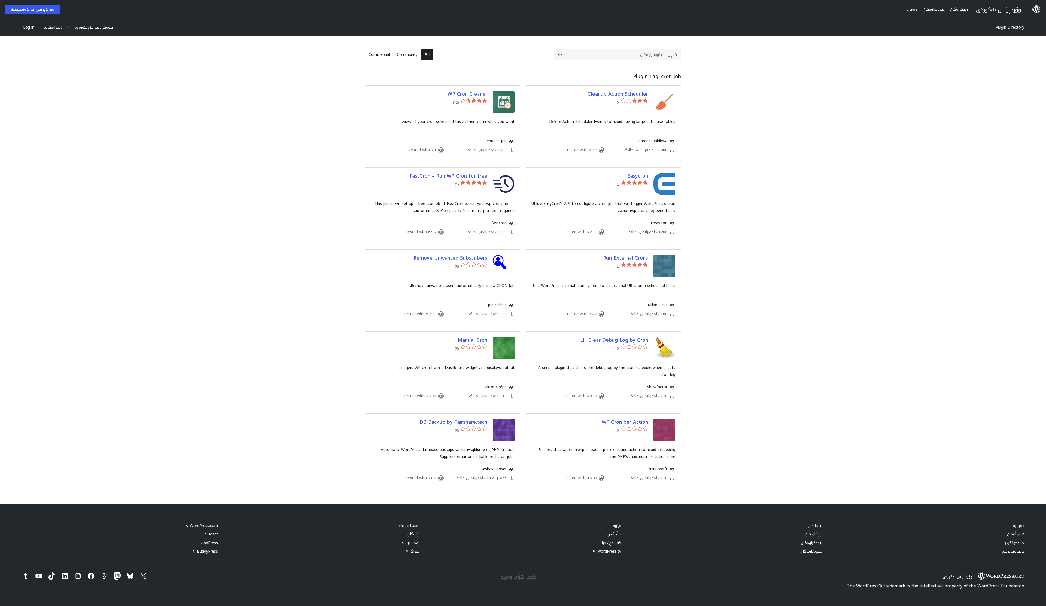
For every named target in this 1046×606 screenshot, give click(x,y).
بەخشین (410, 543)
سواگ (412, 551)
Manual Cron (472, 340)
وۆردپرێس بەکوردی (957, 576)
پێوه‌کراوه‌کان (812, 543)
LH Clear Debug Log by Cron (614, 340)
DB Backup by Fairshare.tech (453, 422)
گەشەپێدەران (610, 543)
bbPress (208, 543)
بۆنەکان (413, 534)
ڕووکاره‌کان (814, 534)
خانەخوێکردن (1014, 543)
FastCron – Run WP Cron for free (448, 176)
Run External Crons (625, 258)
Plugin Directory (1010, 27)
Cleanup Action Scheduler (618, 94)
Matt (211, 534)
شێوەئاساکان (811, 551)
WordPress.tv (607, 551)
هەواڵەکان (1015, 534)
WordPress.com (201, 525)
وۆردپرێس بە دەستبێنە (32, 9)
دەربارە (1018, 525)
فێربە (617, 525)
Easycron (637, 176)
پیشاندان (815, 525)
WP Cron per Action (625, 422)
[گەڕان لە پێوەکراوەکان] (559, 54)
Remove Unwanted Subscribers (450, 258)
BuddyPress (205, 551)
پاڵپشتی (614, 534)
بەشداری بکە (409, 525)
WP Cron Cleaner (467, 94)
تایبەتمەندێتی (1012, 551)
